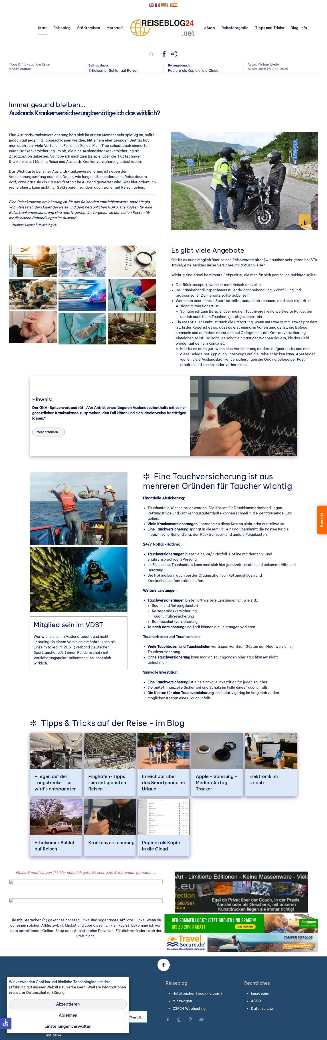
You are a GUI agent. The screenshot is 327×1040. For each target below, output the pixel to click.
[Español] (175, 5)
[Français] (158, 5)
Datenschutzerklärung (45, 992)
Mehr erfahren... (48, 432)
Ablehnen (68, 1015)
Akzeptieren (68, 1004)
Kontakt (322, 520)
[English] (152, 5)
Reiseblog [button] (62, 28)
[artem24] (241, 891)
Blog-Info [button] (299, 28)
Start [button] (42, 28)
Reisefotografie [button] (235, 28)
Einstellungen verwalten (67, 1026)
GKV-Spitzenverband (58, 407)
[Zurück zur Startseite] (163, 27)
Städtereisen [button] (88, 28)
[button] (151, 54)
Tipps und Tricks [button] (269, 28)
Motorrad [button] (115, 28)
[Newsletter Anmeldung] (174, 54)
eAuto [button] (209, 28)
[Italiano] (169, 5)
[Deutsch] (163, 5)
